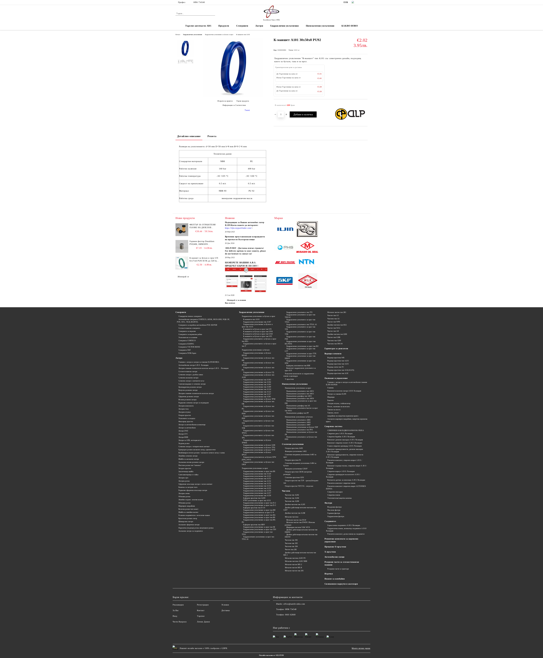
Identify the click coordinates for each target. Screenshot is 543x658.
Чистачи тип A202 (292, 495)
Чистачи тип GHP (334, 341)
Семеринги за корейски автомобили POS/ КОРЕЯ (197, 325)
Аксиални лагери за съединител (190, 531)
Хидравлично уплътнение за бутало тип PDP (258, 417)
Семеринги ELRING (186, 344)
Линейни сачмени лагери (188, 456)
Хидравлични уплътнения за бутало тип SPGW (258, 364)
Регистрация (202, 605)
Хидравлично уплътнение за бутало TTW (259, 450)
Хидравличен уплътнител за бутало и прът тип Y (259, 345)
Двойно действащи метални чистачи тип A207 (299, 509)
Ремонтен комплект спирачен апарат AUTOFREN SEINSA (346, 487)
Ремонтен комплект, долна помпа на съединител (346, 534)
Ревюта (211, 136)
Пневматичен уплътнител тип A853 (300, 394)
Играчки (329, 574)
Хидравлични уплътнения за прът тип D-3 (259, 505)
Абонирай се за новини (236, 300)
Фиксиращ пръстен (185, 422)
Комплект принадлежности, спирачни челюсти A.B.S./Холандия (344, 456)
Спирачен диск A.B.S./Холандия (340, 434)
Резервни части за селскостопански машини (342, 563)
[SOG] (307, 229)
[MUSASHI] (307, 248)
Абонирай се (183, 277)
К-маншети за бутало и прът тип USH (258, 334)
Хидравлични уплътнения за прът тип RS (259, 517)
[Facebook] (361, 2)
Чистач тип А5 (333, 315)
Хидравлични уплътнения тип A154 (257, 486)
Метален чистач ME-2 (293, 564)
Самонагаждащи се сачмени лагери (192, 384)
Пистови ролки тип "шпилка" (189, 465)
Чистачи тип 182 (291, 540)
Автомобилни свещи (335, 557)
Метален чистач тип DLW (296, 520)
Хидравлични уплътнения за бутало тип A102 (258, 376)
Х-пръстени (330, 552)
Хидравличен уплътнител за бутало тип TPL (258, 436)
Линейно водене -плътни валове (190, 500)
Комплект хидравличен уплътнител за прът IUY (300, 369)
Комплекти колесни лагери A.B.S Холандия (344, 391)
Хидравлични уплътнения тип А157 (257, 493)
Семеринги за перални (187, 331)
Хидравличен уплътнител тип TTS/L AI (301, 324)
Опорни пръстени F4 (293, 460)
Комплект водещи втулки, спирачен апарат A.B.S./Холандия (346, 467)
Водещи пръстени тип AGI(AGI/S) (340, 370)
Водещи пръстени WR (335, 358)
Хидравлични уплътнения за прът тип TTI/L (257, 533)
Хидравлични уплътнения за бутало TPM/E (256, 441)
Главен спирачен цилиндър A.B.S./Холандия (344, 446)
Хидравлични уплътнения (192, 34)
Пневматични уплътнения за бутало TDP (302, 427)
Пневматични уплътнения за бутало (299, 417)
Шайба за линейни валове (188, 512)
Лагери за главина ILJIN (336, 394)
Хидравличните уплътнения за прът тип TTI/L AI (258, 538)
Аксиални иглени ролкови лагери (191, 462)
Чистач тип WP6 (333, 322)
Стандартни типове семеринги (190, 316)
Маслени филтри (333, 510)
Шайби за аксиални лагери (188, 459)
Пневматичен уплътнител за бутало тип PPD (301, 438)
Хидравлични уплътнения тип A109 (257, 387)
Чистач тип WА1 (333, 328)
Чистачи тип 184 (291, 546)
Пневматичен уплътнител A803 (298, 422)
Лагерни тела (183, 409)
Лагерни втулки (184, 412)
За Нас (176, 610)
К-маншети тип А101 (243, 34)
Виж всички (230, 303)
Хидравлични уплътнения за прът (255, 468)
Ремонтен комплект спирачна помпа (341, 483)
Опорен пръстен (184, 415)
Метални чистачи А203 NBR (296, 561)
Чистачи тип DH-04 (335, 344)
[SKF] (285, 281)
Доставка (225, 610)
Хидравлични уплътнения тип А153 (257, 484)
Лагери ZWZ (183, 431)
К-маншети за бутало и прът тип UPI (257, 336)
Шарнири (331, 397)
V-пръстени (289, 379)
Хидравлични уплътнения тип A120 (257, 474)
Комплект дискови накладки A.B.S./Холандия (345, 440)
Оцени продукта (242, 101)
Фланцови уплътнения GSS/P (296, 469)
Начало (177, 34)
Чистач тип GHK (334, 337)
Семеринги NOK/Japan (187, 353)
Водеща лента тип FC (335, 367)
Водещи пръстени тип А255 (338, 361)
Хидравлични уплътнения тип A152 (257, 481)
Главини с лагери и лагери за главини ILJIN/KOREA (198, 362)
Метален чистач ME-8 (293, 568)
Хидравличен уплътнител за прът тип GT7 (300, 350)
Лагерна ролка (184, 481)
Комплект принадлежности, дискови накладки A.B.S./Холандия (344, 450)
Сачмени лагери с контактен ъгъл (191, 381)
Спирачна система (333, 426)
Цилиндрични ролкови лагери (190, 387)
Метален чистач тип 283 (336, 312)
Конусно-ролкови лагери (188, 390)
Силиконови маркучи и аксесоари (341, 584)
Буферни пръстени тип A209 (254, 498)
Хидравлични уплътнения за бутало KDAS (256, 354)
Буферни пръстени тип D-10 (254, 508)
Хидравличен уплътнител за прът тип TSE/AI (300, 316)
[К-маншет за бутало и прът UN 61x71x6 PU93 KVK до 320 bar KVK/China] (181, 263)
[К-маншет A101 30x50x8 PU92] (233, 96)
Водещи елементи (333, 354)
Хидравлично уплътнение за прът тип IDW (300, 362)
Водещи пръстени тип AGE (337, 373)
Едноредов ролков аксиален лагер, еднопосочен (197, 450)
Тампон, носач (333, 413)
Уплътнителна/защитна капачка (339, 498)
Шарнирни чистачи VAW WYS (298, 527)
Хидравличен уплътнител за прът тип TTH (300, 333)
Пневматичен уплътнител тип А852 (300, 391)
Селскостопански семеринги (189, 328)
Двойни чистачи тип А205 (295, 504)
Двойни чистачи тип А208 (295, 513)
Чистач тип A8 (333, 331)
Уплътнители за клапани (187, 337)
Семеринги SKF (184, 350)
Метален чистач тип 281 (294, 571)
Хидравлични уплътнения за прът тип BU (302, 346)
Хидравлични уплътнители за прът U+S (258, 512)
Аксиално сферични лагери (189, 525)
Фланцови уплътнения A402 (296, 451)
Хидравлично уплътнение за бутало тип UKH (258, 463)
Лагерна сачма (184, 493)
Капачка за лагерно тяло (187, 487)
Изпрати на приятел (225, 101)
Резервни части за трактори (338, 569)
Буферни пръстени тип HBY (254, 525)
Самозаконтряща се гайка (188, 475)
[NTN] (307, 263)
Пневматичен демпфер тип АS (298, 406)
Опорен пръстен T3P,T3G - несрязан (299, 486)
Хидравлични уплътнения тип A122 (257, 476)
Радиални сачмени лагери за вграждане (193, 403)
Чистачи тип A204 (292, 498)
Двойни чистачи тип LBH (337, 334)
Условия (225, 605)
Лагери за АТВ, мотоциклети (189, 440)
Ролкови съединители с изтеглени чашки (194, 515)
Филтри (328, 503)
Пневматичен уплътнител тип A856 (300, 398)
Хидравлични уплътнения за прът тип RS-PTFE (300, 342)
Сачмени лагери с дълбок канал (190, 375)
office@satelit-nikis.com (294, 604)
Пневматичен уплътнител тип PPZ (299, 430)
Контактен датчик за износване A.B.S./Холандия (346, 480)
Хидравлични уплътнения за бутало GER (259, 445)
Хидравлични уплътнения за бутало (256, 350)
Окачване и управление (336, 378)
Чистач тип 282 (291, 549)
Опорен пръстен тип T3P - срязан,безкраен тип (300, 482)
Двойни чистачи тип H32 (337, 325)
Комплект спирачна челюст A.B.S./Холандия (344, 443)
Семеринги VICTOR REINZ (189, 347)
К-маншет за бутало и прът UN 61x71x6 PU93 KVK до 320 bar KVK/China (203, 259)
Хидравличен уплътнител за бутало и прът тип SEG (259, 340)
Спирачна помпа (333, 495)
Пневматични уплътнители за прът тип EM (300, 402)
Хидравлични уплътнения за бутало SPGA (256, 453)
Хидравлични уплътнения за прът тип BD (259, 510)
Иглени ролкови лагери (187, 400)
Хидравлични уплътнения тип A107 (257, 322)
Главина (330, 388)
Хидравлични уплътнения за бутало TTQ (259, 448)
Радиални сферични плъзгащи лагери (192, 490)
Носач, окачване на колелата (338, 407)
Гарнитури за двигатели (336, 349)
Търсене (200, 616)
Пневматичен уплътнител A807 (298, 425)
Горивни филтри (333, 513)
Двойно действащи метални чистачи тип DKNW (301, 536)
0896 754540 (199, 2)
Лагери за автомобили (187, 428)
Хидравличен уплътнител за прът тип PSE (300, 338)
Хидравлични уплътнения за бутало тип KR (258, 359)
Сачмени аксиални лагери (188, 378)
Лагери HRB (183, 437)
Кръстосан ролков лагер (187, 518)
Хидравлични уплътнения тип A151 (257, 479)
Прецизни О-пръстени (335, 547)
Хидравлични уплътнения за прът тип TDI (259, 529)
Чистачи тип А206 (292, 501)
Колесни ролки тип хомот (188, 509)
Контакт (200, 610)
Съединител (330, 521)
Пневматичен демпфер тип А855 (299, 396)
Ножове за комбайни (335, 579)
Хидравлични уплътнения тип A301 (257, 397)
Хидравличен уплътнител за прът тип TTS (300, 328)
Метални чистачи (291, 517)
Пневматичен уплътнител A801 (298, 420)
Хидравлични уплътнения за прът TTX (301, 354)
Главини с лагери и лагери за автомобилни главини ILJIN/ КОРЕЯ (346, 383)
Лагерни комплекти (185, 406)
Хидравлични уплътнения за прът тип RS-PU (259, 521)
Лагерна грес (183, 478)
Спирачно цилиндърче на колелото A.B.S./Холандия (343, 476)
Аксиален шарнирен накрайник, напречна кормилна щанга (346, 420)
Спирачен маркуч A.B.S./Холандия (341, 471)
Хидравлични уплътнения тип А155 (257, 488)
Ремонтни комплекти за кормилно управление (341, 540)
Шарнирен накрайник (186, 506)
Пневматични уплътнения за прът (298, 388)
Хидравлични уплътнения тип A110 (257, 389)
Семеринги (180, 312)
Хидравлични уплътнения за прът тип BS (259, 471)
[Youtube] (281, 620)
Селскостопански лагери (187, 372)
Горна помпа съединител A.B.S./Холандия (343, 525)
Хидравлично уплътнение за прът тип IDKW (300, 357)
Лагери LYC (183, 434)
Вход (175, 616)
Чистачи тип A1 (333, 319)
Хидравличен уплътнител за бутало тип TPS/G (258, 432)
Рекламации (178, 605)
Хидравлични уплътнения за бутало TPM (259, 399)
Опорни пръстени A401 (294, 448)
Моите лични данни (361, 648)
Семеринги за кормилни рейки (190, 334)
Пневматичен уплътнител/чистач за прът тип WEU (301, 409)
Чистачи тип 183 (291, 543)
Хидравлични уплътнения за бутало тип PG (258, 369)
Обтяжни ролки (184, 503)
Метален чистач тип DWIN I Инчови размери (300, 523)
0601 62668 (290, 615)
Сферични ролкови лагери (188, 397)
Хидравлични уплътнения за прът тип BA (259, 515)
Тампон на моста (333, 410)
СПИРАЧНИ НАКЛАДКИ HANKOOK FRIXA (345, 430)
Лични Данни (203, 622)
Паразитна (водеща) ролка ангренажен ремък (196, 528)
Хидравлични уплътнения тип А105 (257, 385)
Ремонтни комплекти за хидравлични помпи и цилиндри (298, 375)
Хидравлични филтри (335, 516)
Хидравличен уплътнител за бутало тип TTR (258, 427)
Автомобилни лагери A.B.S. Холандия (193, 365)
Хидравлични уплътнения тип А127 (257, 394)
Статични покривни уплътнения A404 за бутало (299, 464)
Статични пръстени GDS (294, 477)
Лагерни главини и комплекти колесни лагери (196, 393)
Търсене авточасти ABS (198, 26)
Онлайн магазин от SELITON (271, 655)
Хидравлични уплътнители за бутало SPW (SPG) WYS (259, 458)
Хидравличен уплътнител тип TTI (299, 312)
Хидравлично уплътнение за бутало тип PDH (258, 412)
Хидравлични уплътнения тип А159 (257, 496)
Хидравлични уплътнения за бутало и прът (219, 34)
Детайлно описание (189, 136)
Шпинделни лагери (185, 522)
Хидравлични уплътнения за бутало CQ (258, 372)
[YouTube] (366, 2)
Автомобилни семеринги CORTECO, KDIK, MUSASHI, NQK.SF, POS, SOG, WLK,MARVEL (203, 320)
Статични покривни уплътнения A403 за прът (299, 456)
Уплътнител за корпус (186, 418)
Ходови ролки (183, 443)
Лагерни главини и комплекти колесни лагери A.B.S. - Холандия (203, 368)
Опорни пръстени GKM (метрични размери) (297, 473)
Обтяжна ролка (184, 497)
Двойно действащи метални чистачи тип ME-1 (299, 554)
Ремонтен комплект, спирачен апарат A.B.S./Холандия (344, 461)
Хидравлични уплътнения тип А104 (257, 382)
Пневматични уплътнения (295, 384)
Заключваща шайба (185, 472)
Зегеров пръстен (184, 468)
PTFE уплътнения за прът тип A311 (257, 500)
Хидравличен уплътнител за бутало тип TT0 (258, 422)
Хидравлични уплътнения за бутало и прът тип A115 (257, 325)
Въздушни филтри (334, 507)
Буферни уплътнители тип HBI (298, 366)
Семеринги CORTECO (187, 341)
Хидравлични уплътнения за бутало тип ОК (258, 402)
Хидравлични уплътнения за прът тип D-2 (259, 503)
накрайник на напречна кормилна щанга (342, 416)
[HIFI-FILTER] (285, 263)
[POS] (285, 248)
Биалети (330, 400)
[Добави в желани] (365, 105)
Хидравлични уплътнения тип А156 (257, 491)
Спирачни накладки (335, 492)
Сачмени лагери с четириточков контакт (194, 447)
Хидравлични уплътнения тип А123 (257, 392)
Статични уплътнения (293, 444)
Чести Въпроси (180, 622)
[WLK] (307, 281)
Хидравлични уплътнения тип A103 (257, 380)
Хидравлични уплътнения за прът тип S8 (259, 527)
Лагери (178, 358)
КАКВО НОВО (349, 26)
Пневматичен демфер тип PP (297, 413)
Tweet (247, 110)
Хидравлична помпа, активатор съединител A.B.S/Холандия (346, 529)
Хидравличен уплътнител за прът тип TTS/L (300, 321)
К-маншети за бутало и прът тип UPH (258, 332)
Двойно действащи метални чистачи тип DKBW (301, 531)
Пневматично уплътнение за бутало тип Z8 (301, 433)
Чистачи (286, 491)
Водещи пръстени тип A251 (338, 364)
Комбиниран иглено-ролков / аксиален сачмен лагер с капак (201, 453)
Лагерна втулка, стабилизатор (339, 403)
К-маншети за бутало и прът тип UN (257, 329)
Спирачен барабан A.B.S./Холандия (341, 437)
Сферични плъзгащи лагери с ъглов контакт (195, 484)
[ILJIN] (285, 229)
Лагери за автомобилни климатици (191, 425)
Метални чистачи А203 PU (295, 558)
